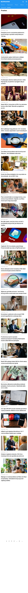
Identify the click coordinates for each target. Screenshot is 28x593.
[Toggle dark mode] (23, 1)
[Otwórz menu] (26, 1)
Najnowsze (10, 4)
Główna (3, 4)
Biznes (22, 4)
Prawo (16, 4)
